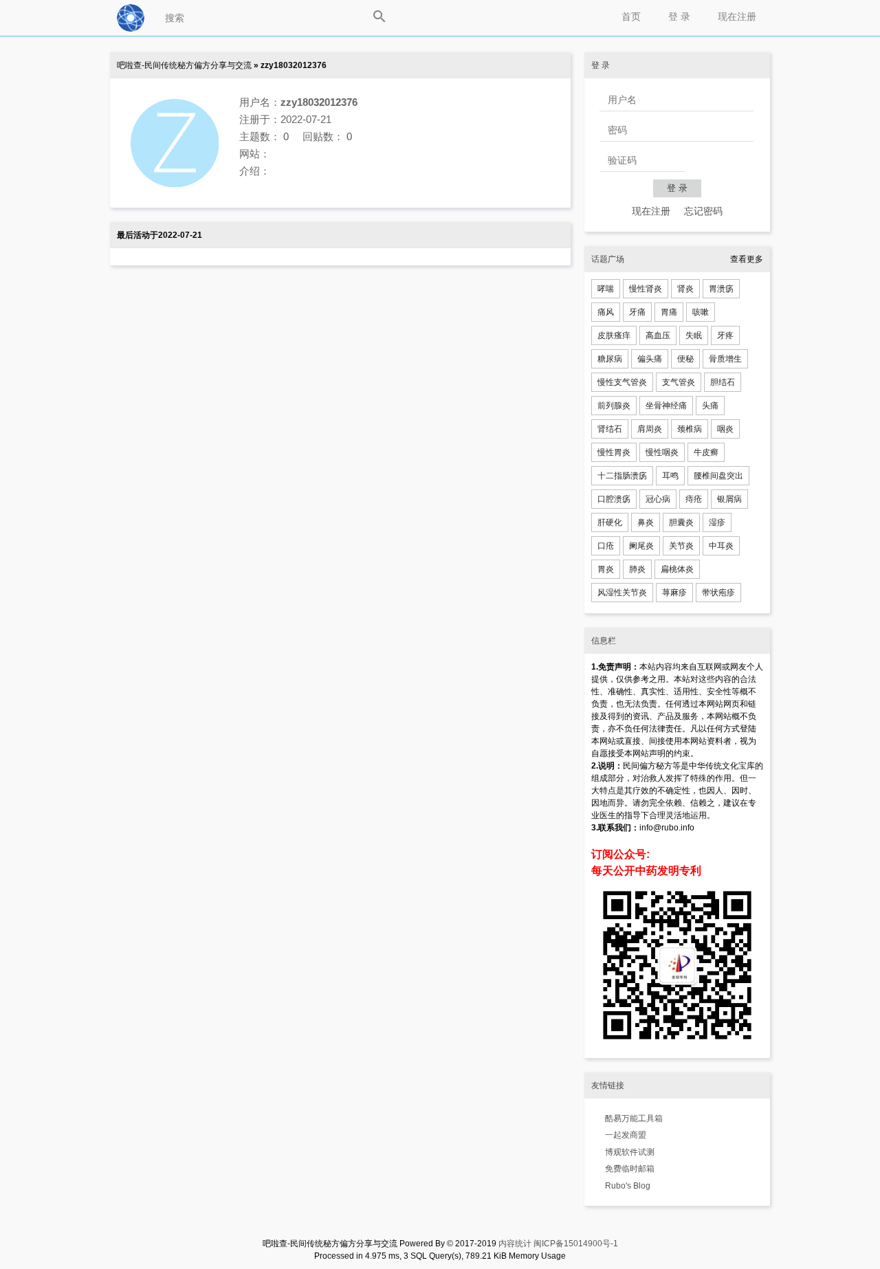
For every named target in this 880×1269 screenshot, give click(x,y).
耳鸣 (670, 476)
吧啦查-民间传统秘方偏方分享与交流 (184, 65)
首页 (631, 16)
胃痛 (669, 312)
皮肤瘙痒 (613, 335)
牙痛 (637, 312)
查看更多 (746, 259)
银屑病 (729, 499)
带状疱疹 (718, 592)
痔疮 (693, 499)
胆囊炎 (681, 522)
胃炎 (605, 569)
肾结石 (609, 429)
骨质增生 (725, 359)
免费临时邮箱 (629, 1168)
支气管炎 (678, 382)
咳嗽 (700, 312)
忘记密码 (703, 211)
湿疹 (717, 522)
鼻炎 (645, 522)
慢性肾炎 (645, 289)
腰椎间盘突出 (718, 476)
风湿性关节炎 (622, 592)
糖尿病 (609, 359)
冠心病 (658, 499)
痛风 (605, 312)
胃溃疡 (721, 289)
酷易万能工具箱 (634, 1118)
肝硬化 (609, 522)
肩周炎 (649, 429)
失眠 (693, 335)
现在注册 (737, 16)
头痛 (710, 405)
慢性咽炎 (662, 452)
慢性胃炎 (613, 452)
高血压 (658, 335)
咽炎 (725, 429)
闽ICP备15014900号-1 (576, 1243)
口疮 (605, 546)
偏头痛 (649, 359)
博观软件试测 (629, 1152)
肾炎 (685, 289)
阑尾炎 (641, 546)
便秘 (685, 359)
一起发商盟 (625, 1135)
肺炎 (637, 569)
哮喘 (605, 289)
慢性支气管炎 (622, 382)
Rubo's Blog (627, 1186)
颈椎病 (689, 429)
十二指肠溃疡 (622, 476)
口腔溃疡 (613, 499)
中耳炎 (721, 546)
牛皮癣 (706, 452)
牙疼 (725, 335)
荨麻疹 (674, 592)
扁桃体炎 (677, 569)
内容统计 (514, 1243)
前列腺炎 (613, 405)
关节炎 (681, 546)
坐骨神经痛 (666, 405)
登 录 (679, 16)
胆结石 (722, 382)
